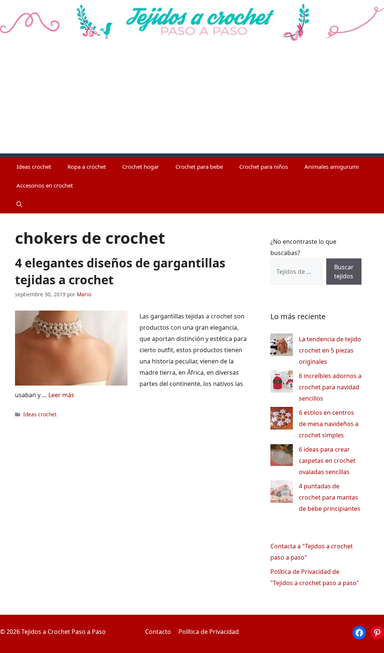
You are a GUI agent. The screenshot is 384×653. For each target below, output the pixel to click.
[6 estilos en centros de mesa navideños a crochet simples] (281, 420)
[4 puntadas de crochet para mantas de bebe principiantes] (281, 493)
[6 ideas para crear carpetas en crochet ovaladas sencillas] (281, 457)
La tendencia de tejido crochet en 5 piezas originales (330, 350)
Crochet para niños (263, 166)
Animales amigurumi (331, 166)
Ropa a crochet (87, 166)
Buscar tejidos (344, 271)
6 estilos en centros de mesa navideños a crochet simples (328, 423)
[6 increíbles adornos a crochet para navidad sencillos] (281, 383)
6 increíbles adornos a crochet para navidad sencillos (330, 387)
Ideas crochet (33, 166)
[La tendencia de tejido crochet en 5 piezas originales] (281, 346)
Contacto (158, 631)
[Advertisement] (192, 100)
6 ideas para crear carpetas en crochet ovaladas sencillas (327, 460)
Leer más (61, 395)
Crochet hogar (140, 166)
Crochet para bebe (199, 166)
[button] (19, 204)
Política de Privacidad (208, 631)
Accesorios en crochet (44, 185)
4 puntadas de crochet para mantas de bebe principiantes (329, 497)
